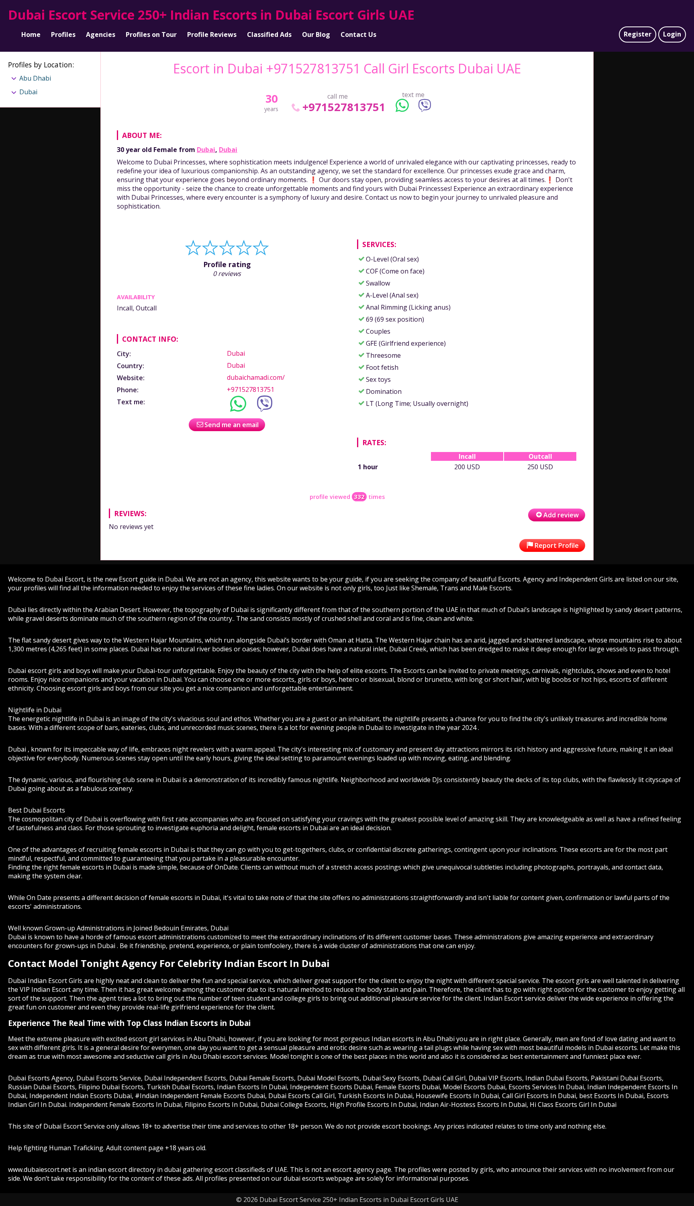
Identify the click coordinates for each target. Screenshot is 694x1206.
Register (637, 34)
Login (672, 34)
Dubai (206, 149)
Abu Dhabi (35, 78)
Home (31, 34)
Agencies (100, 34)
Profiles (63, 34)
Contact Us (358, 34)
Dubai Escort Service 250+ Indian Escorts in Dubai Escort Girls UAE (211, 14)
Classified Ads (269, 34)
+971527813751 (343, 106)
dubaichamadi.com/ (256, 377)
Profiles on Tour (151, 34)
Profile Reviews (212, 34)
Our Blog (316, 34)
